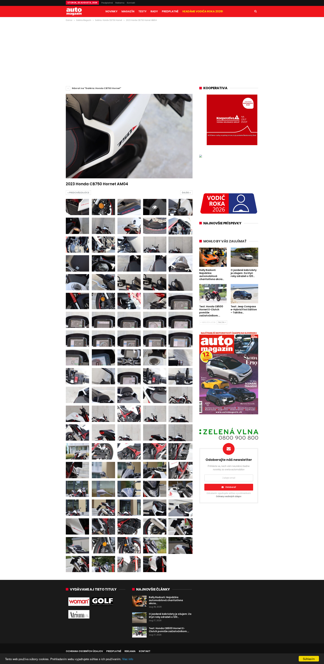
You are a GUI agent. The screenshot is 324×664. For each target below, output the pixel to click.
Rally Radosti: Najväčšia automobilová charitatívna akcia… (166, 600)
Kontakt (131, 2)
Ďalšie (186, 192)
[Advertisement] (162, 47)
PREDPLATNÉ (170, 11)
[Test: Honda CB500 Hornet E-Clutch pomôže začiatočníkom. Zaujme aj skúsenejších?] (139, 632)
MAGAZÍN (128, 11)
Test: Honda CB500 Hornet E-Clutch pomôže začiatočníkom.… (169, 630)
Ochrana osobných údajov (84, 651)
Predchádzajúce (79, 192)
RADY (154, 11)
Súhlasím (309, 659)
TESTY (142, 11)
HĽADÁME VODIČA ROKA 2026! (202, 11)
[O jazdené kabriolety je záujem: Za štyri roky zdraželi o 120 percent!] (139, 617)
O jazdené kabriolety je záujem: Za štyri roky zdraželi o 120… (170, 615)
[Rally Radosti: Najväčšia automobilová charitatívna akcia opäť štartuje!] (139, 601)
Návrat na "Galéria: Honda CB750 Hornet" (96, 88)
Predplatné (107, 2)
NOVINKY (111, 11)
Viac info (127, 659)
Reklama (119, 2)
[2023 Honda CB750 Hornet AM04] (77, 207)
